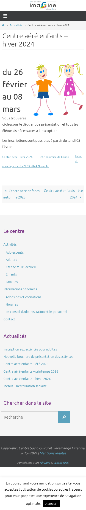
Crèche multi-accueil (21, 267)
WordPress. (61, 463)
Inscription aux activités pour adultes (30, 349)
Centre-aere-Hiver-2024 (17, 157)
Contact (9, 319)
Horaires (12, 305)
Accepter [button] (51, 504)
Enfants (11, 274)
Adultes (11, 260)
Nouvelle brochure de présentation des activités (38, 357)
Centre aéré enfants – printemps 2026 (30, 371)
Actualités (16, 25)
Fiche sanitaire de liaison (54, 157)
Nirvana (45, 463)
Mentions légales (52, 453)
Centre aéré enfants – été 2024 (63, 194)
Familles (12, 282)
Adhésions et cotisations (23, 297)
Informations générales (20, 289)
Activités (10, 245)
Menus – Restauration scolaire (25, 386)
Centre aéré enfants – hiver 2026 (27, 379)
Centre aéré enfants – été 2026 (25, 364)
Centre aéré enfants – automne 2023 (22, 194)
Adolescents (15, 253)
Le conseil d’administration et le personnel (36, 312)
